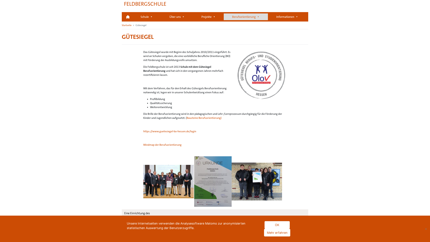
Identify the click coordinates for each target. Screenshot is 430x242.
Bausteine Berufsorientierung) (204, 118)
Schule (145, 17)
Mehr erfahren (277, 232)
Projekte (206, 17)
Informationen (285, 17)
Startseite (128, 16)
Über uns (175, 17)
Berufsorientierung (244, 17)
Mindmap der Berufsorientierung (162, 145)
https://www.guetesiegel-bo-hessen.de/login (169, 131)
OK (277, 225)
